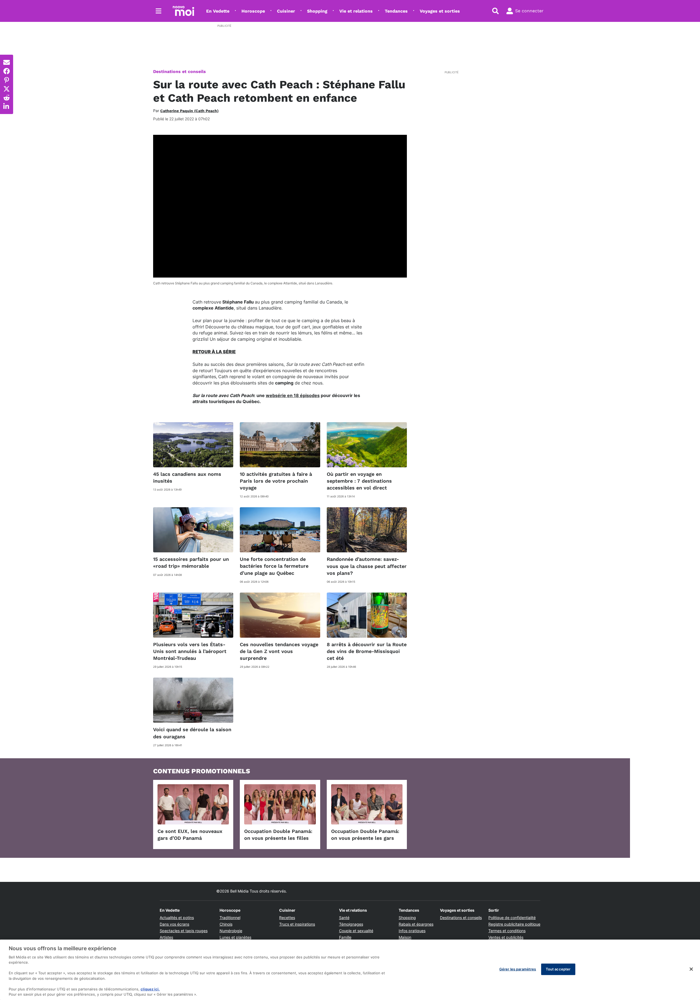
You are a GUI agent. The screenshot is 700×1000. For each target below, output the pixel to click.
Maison (405, 937)
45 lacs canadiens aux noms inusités (187, 477)
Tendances (396, 11)
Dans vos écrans (174, 924)
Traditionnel (230, 917)
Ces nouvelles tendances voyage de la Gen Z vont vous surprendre (279, 651)
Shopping (317, 11)
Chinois (226, 924)
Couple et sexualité (356, 930)
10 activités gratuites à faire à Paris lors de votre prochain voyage (276, 481)
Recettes (287, 917)
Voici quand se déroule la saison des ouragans (192, 733)
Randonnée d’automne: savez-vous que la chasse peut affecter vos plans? (367, 566)
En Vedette (217, 11)
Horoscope (253, 11)
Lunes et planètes (235, 937)
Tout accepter (558, 969)
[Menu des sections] (158, 10)
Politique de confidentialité (512, 917)
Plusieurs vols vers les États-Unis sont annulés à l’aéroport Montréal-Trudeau (189, 651)
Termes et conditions (507, 930)
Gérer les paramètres (517, 969)
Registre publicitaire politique (514, 924)
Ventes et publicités (505, 937)
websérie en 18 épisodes (293, 395)
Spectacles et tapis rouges (184, 930)
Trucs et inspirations (297, 924)
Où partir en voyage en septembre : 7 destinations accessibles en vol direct (359, 481)
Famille (345, 937)
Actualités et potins (177, 917)
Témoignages (351, 924)
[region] (350, 970)
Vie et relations (356, 11)
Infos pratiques (412, 930)
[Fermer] (691, 969)
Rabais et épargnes (416, 924)
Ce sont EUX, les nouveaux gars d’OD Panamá (190, 834)
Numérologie (231, 930)
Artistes (166, 937)
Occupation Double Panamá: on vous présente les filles (278, 834)
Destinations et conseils (179, 71)
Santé (344, 917)
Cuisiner (286, 11)
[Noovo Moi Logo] (183, 11)
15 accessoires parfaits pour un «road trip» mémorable (191, 562)
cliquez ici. (150, 989)
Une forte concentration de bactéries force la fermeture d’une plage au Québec (274, 566)
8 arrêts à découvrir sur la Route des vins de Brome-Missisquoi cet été (367, 651)
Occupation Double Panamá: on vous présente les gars (365, 834)
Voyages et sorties (440, 11)
